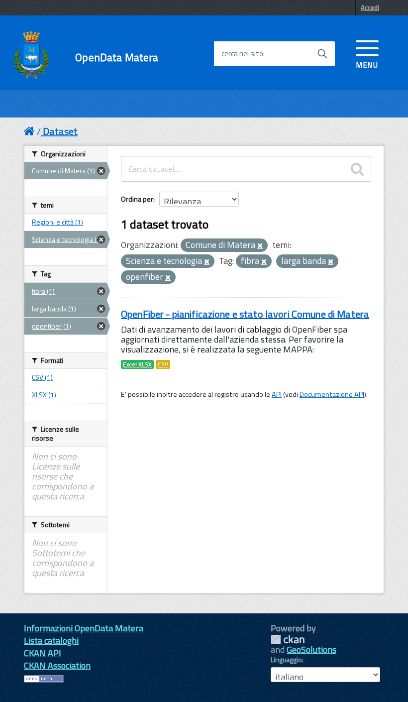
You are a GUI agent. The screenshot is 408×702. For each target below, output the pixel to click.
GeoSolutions (311, 649)
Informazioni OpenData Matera (83, 628)
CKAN (288, 639)
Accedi (370, 7)
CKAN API (42, 653)
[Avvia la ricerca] (322, 53)
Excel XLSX (137, 364)
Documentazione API (332, 394)
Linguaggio (286, 660)
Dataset (60, 131)
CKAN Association (57, 665)
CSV (163, 364)
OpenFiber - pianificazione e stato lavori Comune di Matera (245, 314)
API (277, 394)
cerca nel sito (242, 54)
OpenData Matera (116, 57)
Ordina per (137, 199)
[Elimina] (260, 246)
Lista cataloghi (51, 640)
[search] (357, 168)
